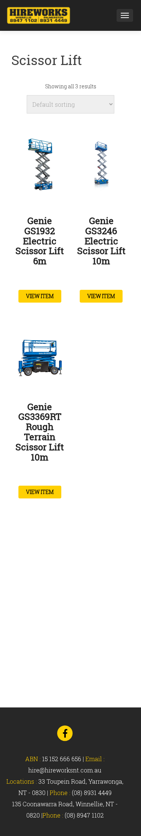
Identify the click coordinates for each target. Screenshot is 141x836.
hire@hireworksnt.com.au (65, 770)
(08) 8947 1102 (84, 815)
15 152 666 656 (61, 759)
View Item (40, 296)
